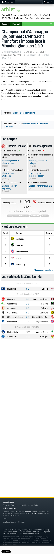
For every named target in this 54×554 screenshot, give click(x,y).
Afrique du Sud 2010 (22, 514)
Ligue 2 (45, 15)
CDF (3, 18)
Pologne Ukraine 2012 (12, 515)
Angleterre (18, 18)
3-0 (27, 308)
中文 (19, 55)
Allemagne (46, 18)
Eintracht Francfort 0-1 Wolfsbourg (11, 174)
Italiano (4, 55)
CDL (10, 18)
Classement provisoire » (25, 112)
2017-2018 (35, 216)
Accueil (5, 24)
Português (12, 55)
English (29, 52)
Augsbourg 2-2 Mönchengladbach (36, 174)
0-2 (27, 288)
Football (5, 15)
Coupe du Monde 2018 (21, 15)
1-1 (27, 303)
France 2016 (43, 514)
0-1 (27, 317)
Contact (21, 522)
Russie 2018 (44, 512)
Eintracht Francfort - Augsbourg (10, 187)
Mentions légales (9, 522)
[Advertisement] (27, 370)
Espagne (29, 18)
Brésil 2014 (7, 514)
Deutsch (43, 52)
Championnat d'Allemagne (18, 216)
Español (36, 52)
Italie (37, 18)
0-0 (27, 312)
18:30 (27, 321)
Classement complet (43, 270)
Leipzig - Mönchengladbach (40, 186)
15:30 (27, 332)
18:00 (27, 336)
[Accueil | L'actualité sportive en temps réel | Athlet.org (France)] (10, 10)
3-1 (27, 299)
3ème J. (45, 216)
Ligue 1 (36, 15)
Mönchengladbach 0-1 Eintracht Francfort (11, 162)
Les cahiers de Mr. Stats (28, 505)
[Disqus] (27, 442)
